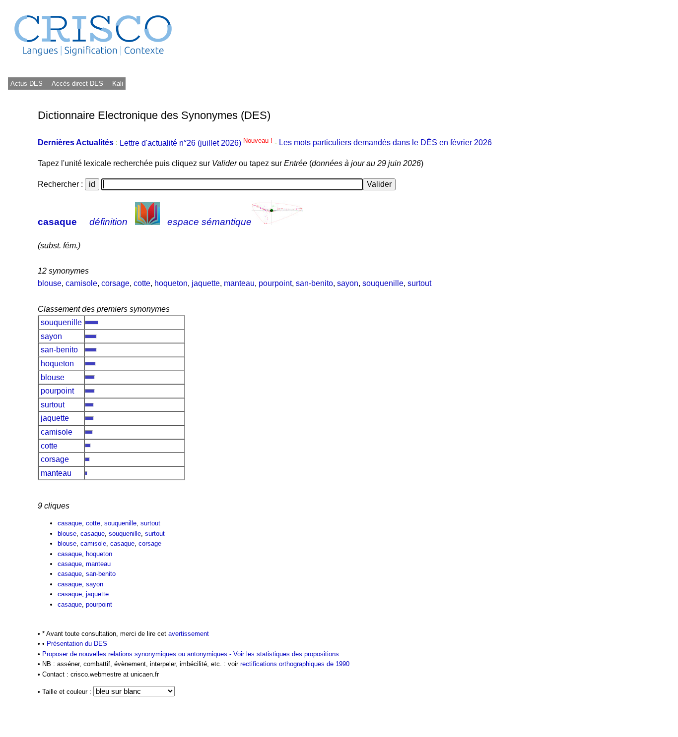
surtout (419, 283)
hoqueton (171, 283)
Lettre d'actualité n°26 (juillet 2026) (197, 143)
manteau (239, 283)
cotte (142, 283)
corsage (115, 283)
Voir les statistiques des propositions (286, 654)
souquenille (383, 283)
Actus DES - (28, 83)
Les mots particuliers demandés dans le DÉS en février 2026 (385, 143)
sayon (347, 283)
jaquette (206, 283)
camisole (81, 283)
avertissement (188, 633)
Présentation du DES (77, 643)
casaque (57, 222)
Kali (117, 83)
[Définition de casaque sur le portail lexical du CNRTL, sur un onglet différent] (147, 222)
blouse (50, 283)
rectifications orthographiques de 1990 (294, 664)
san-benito (314, 283)
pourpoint (275, 283)
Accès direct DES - (79, 83)
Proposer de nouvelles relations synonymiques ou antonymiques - (137, 654)
